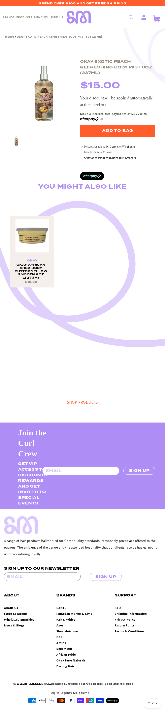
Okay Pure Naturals (71, 660)
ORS (59, 637)
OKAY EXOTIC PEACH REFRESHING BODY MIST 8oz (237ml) (60, 36)
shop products (82, 402)
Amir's (61, 643)
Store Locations (16, 614)
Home (9, 36)
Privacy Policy (125, 619)
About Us (11, 608)
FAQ (118, 608)
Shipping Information (131, 614)
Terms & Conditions (129, 631)
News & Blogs (14, 625)
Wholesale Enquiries (19, 619)
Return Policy (125, 625)
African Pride (66, 654)
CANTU (61, 608)
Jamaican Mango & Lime (74, 614)
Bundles (41, 17)
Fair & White (65, 619)
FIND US (57, 17)
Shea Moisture (67, 631)
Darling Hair (65, 666)
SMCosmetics (39, 684)
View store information (110, 158)
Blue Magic (64, 649)
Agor (59, 625)
